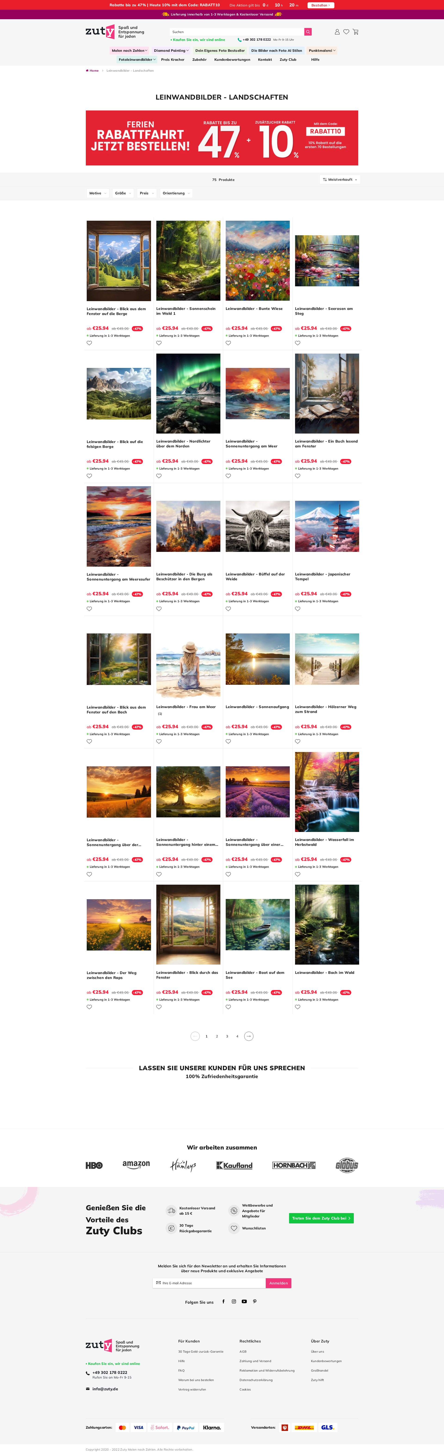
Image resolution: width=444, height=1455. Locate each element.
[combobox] (237, 32)
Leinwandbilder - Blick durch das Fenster (187, 975)
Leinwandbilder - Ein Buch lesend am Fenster (326, 443)
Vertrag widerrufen (192, 1389)
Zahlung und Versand (255, 1361)
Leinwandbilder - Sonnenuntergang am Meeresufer (119, 576)
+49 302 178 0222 (109, 1372)
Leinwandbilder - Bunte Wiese (254, 308)
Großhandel (319, 1370)
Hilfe (181, 1361)
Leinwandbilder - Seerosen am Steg (324, 311)
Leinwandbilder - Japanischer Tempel (322, 576)
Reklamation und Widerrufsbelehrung (267, 1370)
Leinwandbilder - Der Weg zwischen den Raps (111, 975)
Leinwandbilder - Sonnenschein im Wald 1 (186, 311)
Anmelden (278, 1283)
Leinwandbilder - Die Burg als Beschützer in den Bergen (184, 576)
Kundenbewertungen (326, 1361)
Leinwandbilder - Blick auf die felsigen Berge (115, 444)
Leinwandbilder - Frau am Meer (186, 706)
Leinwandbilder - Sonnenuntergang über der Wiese (112, 842)
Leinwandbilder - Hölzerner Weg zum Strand (325, 709)
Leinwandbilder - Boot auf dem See (255, 975)
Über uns (317, 1351)
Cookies (245, 1389)
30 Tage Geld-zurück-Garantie (200, 1351)
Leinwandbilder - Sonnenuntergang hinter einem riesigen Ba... (185, 842)
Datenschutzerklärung (256, 1380)
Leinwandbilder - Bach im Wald (325, 972)
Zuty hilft (317, 1380)
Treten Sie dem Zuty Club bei (319, 1218)
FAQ (181, 1370)
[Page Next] (249, 1039)
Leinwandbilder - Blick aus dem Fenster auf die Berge (116, 311)
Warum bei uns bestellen (196, 1380)
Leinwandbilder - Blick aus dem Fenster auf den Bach (116, 709)
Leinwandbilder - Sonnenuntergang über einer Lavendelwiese (253, 842)
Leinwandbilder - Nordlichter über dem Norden (183, 443)
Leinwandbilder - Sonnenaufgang (257, 706)
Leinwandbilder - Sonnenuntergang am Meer (252, 443)
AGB (243, 1351)
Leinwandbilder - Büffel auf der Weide (255, 576)
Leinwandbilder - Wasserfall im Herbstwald (324, 842)
